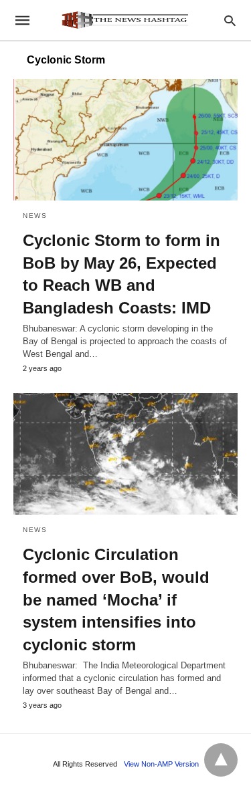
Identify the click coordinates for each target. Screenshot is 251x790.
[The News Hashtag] (124, 20)
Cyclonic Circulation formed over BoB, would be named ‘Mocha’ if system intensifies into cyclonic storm (116, 599)
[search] (230, 20)
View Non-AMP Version (161, 764)
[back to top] (221, 760)
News (35, 215)
